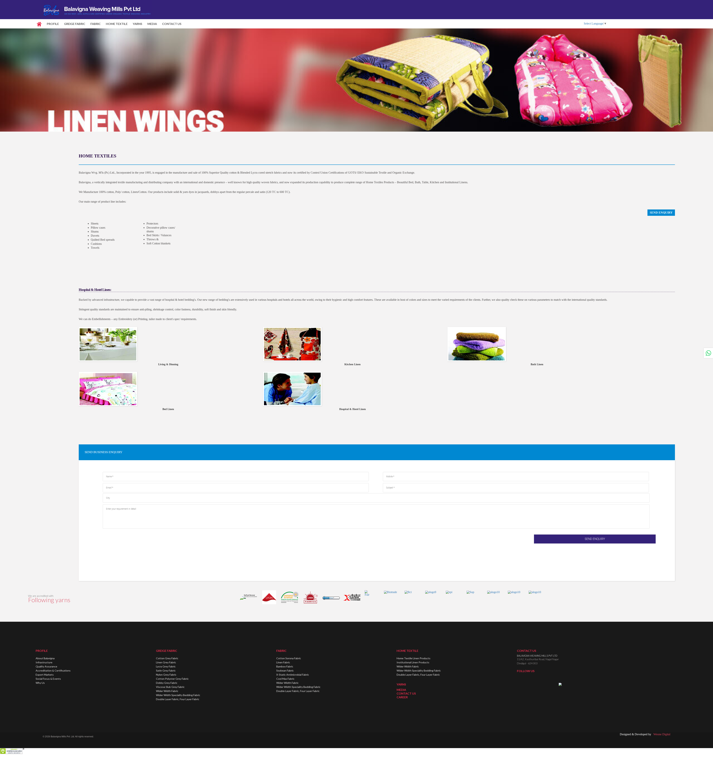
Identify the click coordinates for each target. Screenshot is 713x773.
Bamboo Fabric (284, 666)
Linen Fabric (283, 662)
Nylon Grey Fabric (166, 674)
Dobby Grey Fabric (166, 682)
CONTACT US (171, 23)
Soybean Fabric (285, 670)
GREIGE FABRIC (74, 23)
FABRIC (95, 23)
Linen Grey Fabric (166, 662)
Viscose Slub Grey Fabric (170, 686)
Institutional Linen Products (413, 662)
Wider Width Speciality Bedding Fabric (178, 695)
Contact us (526, 650)
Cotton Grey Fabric (167, 658)
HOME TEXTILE (117, 23)
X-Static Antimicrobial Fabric (292, 674)
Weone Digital (661, 734)
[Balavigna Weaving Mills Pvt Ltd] (97, 9)
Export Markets (45, 674)
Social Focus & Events (48, 678)
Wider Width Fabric (167, 691)
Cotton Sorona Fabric (288, 658)
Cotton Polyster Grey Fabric (172, 678)
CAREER (402, 697)
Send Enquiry (661, 212)
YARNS (137, 23)
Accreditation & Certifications (53, 670)
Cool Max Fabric (285, 678)
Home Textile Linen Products (413, 658)
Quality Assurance (46, 666)
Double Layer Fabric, (177, 699)
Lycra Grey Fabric (166, 666)
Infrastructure (44, 662)
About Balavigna (45, 658)
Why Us (40, 682)
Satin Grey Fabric (166, 670)
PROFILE (53, 23)
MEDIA (152, 23)
